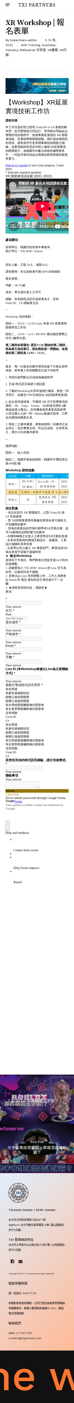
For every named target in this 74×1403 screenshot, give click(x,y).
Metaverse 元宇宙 (33, 50)
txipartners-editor (23, 40)
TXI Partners (37, 4)
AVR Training (30, 45)
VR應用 (53, 50)
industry (12, 50)
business (48, 45)
